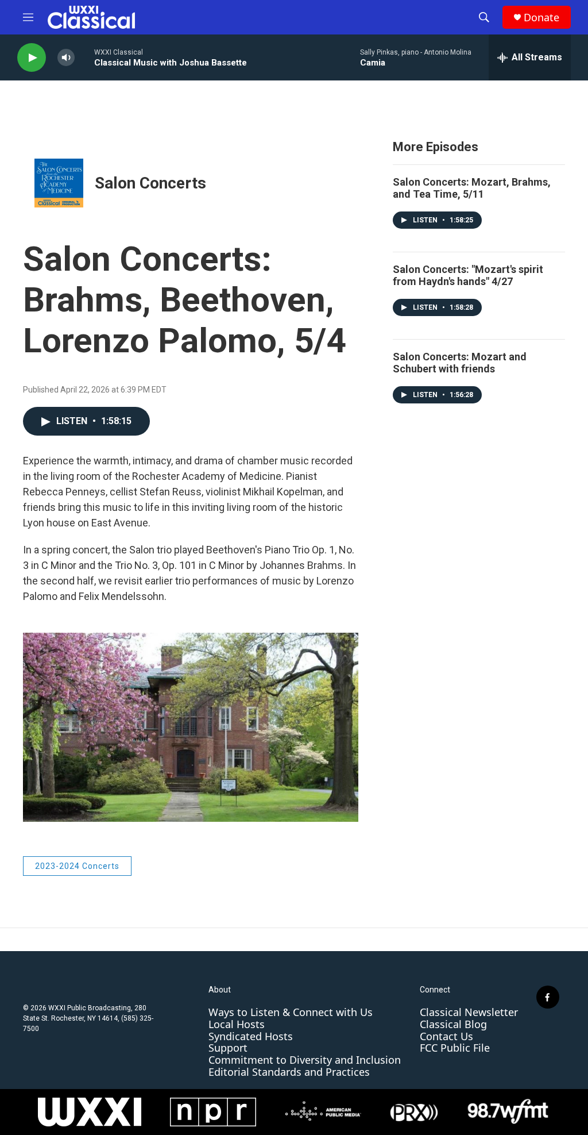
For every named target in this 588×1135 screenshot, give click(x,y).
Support (227, 1048)
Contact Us (446, 1036)
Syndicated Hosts (250, 1036)
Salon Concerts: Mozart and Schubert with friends (460, 363)
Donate (541, 17)
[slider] (84, 57)
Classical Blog (453, 1024)
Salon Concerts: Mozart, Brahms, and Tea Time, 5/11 (472, 188)
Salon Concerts (150, 183)
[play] (31, 57)
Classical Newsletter (469, 1012)
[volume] (66, 58)
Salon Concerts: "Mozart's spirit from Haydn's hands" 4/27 (468, 275)
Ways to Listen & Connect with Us (290, 1012)
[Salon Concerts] (58, 183)
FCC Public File (455, 1048)
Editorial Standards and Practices (289, 1072)
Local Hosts (236, 1024)
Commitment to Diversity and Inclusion (304, 1060)
